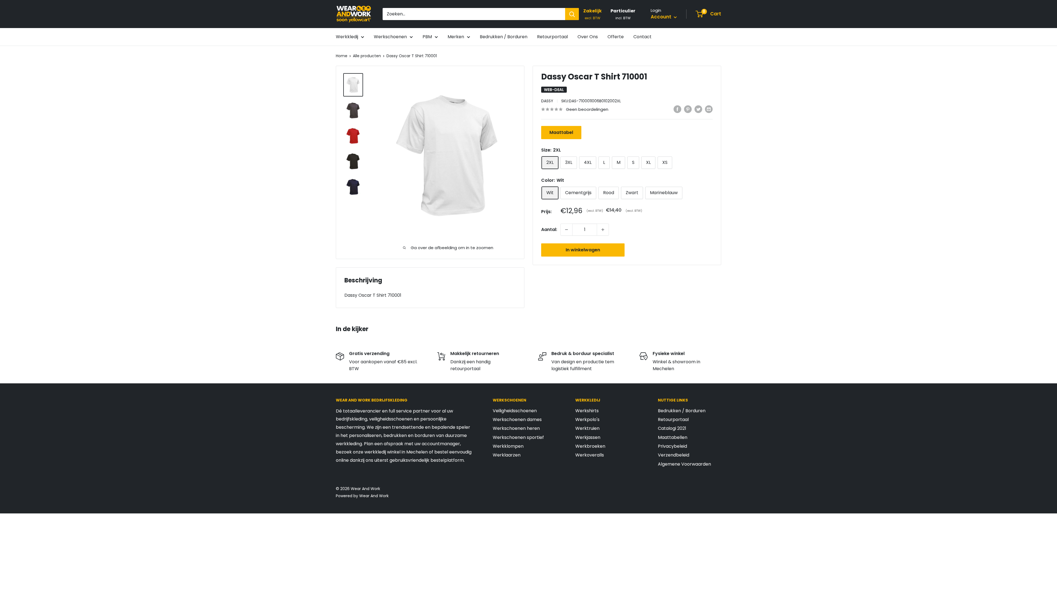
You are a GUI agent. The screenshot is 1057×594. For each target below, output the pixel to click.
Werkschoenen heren (516, 428)
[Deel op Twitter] (698, 109)
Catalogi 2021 (672, 428)
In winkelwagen (583, 250)
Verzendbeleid (673, 455)
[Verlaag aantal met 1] (566, 229)
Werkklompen (508, 446)
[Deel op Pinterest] (688, 109)
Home (341, 56)
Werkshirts (587, 411)
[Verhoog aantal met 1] (603, 229)
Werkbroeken (590, 446)
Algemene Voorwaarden (684, 464)
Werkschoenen (390, 37)
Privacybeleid (672, 446)
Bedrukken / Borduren (503, 37)
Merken (456, 37)
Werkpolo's (587, 419)
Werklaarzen (507, 455)
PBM (427, 37)
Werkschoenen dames (517, 419)
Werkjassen (587, 437)
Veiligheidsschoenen (515, 411)
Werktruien (587, 428)
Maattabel (561, 132)
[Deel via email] (709, 109)
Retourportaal (552, 37)
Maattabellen (672, 437)
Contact (642, 37)
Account (661, 16)
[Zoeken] (572, 14)
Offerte (615, 37)
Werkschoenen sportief (518, 437)
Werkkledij (347, 37)
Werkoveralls (589, 455)
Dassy (547, 101)
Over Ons (587, 37)
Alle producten (367, 56)
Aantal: (549, 229)
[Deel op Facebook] (677, 109)
